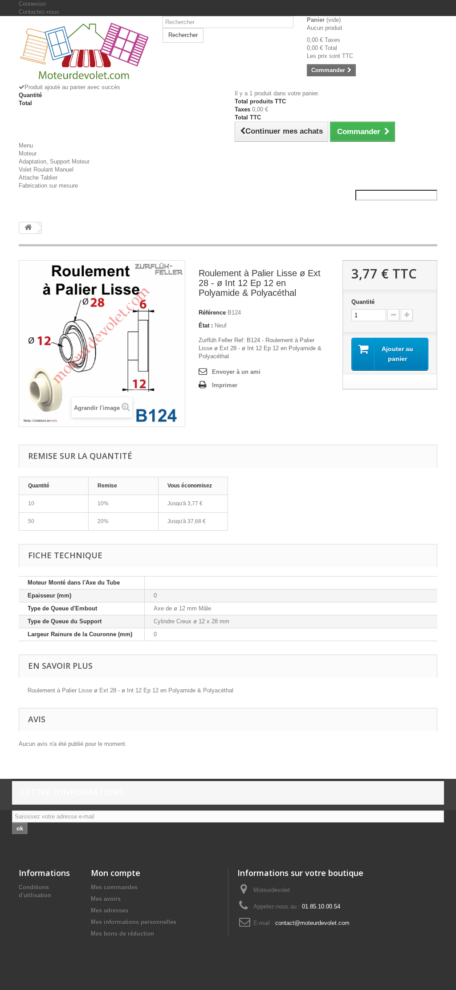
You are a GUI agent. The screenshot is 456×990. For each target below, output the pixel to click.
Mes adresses (109, 910)
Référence (212, 312)
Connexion (32, 3)
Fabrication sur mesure (48, 185)
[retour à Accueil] (28, 227)
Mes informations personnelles (133, 922)
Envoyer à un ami (236, 371)
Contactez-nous (39, 11)
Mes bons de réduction (122, 933)
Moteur (28, 153)
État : (206, 325)
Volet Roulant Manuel (46, 169)
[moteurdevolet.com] (84, 53)
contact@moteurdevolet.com (312, 923)
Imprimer (224, 385)
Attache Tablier (38, 177)
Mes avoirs (106, 899)
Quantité (363, 302)
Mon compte (115, 872)
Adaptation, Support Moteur (54, 161)
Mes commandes (114, 887)
